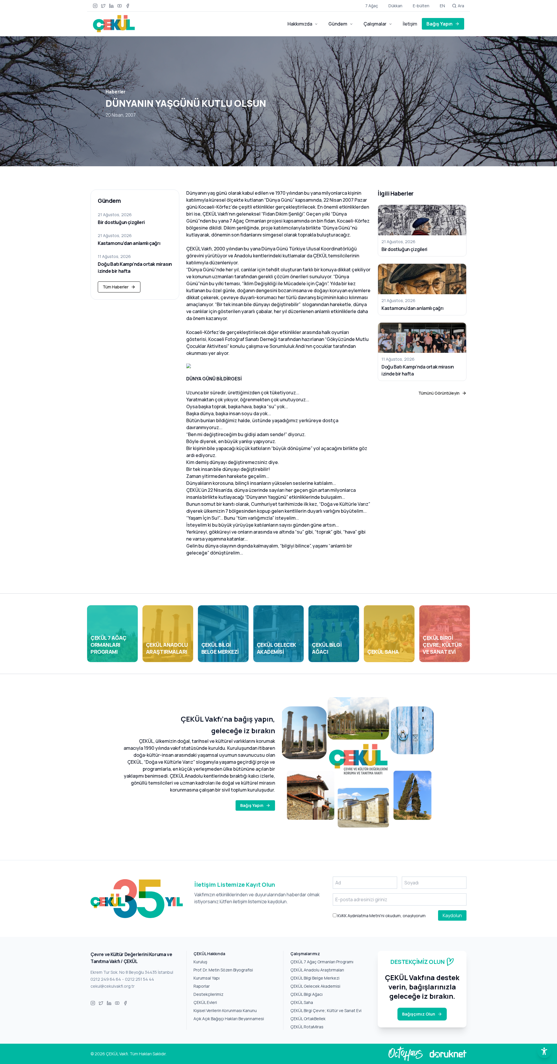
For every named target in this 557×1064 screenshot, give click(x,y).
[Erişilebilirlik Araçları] (544, 1051)
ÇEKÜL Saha (301, 1002)
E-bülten (421, 5)
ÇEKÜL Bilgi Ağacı (306, 994)
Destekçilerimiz (208, 994)
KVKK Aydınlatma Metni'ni (360, 915)
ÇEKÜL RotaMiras (306, 1026)
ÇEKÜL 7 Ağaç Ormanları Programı (321, 961)
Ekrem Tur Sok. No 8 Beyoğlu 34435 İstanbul (132, 972)
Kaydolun (452, 915)
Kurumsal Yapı (206, 978)
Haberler (116, 92)
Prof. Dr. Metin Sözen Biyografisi (223, 970)
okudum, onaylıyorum (381, 915)
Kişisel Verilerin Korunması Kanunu (225, 1010)
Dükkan (395, 5)
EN (442, 5)
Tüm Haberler (116, 287)
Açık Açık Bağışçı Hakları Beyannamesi (228, 1018)
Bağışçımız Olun (418, 1014)
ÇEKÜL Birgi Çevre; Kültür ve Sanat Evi (325, 1010)
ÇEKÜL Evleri (205, 1002)
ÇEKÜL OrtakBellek (307, 1018)
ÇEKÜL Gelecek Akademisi (315, 986)
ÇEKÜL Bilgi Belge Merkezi (314, 978)
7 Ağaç (371, 5)
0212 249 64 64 (106, 979)
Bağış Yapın (439, 24)
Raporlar (201, 986)
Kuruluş (200, 961)
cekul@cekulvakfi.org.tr (113, 986)
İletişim (410, 24)
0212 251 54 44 (139, 979)
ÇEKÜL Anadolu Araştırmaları (317, 970)
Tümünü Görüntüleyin (439, 393)
